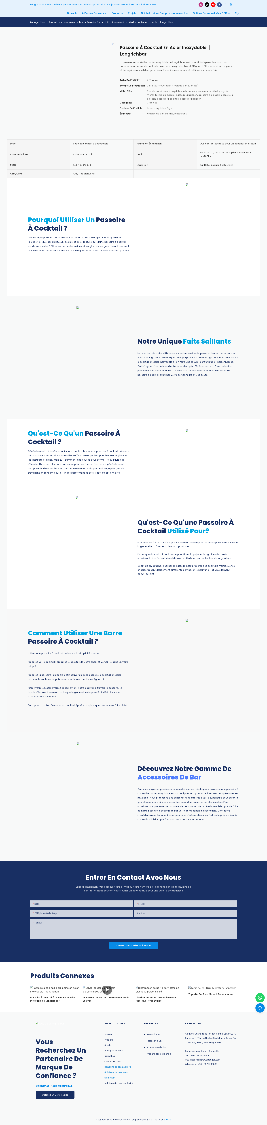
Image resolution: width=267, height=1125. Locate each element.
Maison (108, 1034)
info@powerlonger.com (207, 1059)
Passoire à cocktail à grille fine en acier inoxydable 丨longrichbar (52, 999)
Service (108, 1045)
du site (167, 1119)
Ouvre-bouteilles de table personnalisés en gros (106, 999)
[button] (238, 13)
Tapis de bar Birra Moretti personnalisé (210, 994)
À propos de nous (113, 1050)
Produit (53, 22)
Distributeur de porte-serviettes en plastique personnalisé (156, 999)
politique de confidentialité (118, 1083)
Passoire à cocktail (97, 22)
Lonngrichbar (37, 22)
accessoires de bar (169, 777)
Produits (108, 1039)
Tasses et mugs (154, 1040)
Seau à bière (153, 1034)
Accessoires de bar (72, 22)
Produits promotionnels (158, 1053)
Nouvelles (109, 1056)
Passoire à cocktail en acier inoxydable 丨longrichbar (142, 22)
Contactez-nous (112, 1061)
